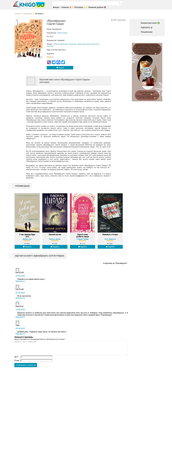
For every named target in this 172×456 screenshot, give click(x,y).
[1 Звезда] (47, 57)
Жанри (56, 7)
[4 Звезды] (51, 57)
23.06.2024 (20, 276)
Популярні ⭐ (80, 7)
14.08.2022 (20, 310)
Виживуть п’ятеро (110, 234)
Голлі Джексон (110, 239)
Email (17, 360)
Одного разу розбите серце (82, 235)
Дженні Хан (27, 239)
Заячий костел (55, 234)
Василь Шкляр (54, 239)
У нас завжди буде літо (27, 235)
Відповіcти (20, 281)
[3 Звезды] (50, 57)
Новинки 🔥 (66, 7)
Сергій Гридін (62, 33)
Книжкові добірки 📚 (97, 7)
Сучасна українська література (65, 44)
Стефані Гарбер (82, 239)
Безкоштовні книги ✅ (150, 23)
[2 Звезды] (48, 57)
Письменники (146, 32)
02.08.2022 (20, 328)
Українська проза (84, 44)
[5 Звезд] (53, 57)
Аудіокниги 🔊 (147, 27)
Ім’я (16, 357)
